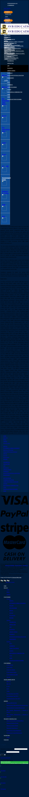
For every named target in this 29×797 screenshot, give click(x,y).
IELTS (8, 688)
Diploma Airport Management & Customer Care (17, 705)
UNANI (8, 97)
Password (3, 752)
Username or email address (7, 749)
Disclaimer (25, 565)
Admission (7, 29)
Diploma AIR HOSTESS (9, 43)
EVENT (5, 47)
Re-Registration (8, 32)
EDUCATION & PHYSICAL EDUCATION (15, 75)
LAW (8, 65)
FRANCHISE (6, 739)
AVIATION (6, 701)
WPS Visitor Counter (10, 582)
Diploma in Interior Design (9, 50)
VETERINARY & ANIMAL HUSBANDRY (11, 448)
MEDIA (4, 439)
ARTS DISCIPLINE (7, 478)
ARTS (8, 82)
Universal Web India (16, 577)
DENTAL (5, 453)
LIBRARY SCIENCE (11, 70)
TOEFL (8, 691)
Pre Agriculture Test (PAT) (13, 693)
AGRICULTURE (10, 63)
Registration (7, 19)
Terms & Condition (9, 565)
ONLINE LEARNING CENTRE (9, 679)
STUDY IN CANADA (11, 669)
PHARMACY (10, 73)
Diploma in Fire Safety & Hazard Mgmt (12, 45)
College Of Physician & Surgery (10, 451)
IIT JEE (8, 686)
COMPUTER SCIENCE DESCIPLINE (10, 481)
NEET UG (6, 41)
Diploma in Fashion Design (12, 723)
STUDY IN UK (9, 667)
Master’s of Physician (8, 450)
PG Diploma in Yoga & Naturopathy (11, 57)
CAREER (5, 441)
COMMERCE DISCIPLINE (8, 480)
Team (5, 35)
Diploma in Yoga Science (9, 52)
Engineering (10, 68)
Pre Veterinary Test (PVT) (9, 56)
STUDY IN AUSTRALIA (11, 672)
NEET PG (9, 684)
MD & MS (11, 605)
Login (2, 754)
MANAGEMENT (10, 78)
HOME (4, 436)
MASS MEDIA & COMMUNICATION (14, 92)
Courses (6, 37)
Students (7, 11)
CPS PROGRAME (13, 608)
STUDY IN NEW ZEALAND (12, 674)
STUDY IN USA (7, 39)
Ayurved (5, 455)
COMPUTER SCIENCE (12, 87)
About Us (6, 33)
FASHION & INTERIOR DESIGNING (14, 99)
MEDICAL (5, 446)
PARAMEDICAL (10, 60)
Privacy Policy (18, 565)
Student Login (8, 13)
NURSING (5, 459)
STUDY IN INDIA (7, 597)
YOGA (8, 94)
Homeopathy (6, 457)
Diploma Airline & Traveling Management (16, 707)
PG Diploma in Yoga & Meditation (11, 55)
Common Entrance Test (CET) (10, 59)
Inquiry (6, 16)
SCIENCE (9, 89)
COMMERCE (10, 84)
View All (8, 677)
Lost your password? (5, 757)
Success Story (6, 443)
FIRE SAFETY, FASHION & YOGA (10, 718)
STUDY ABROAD (7, 663)
